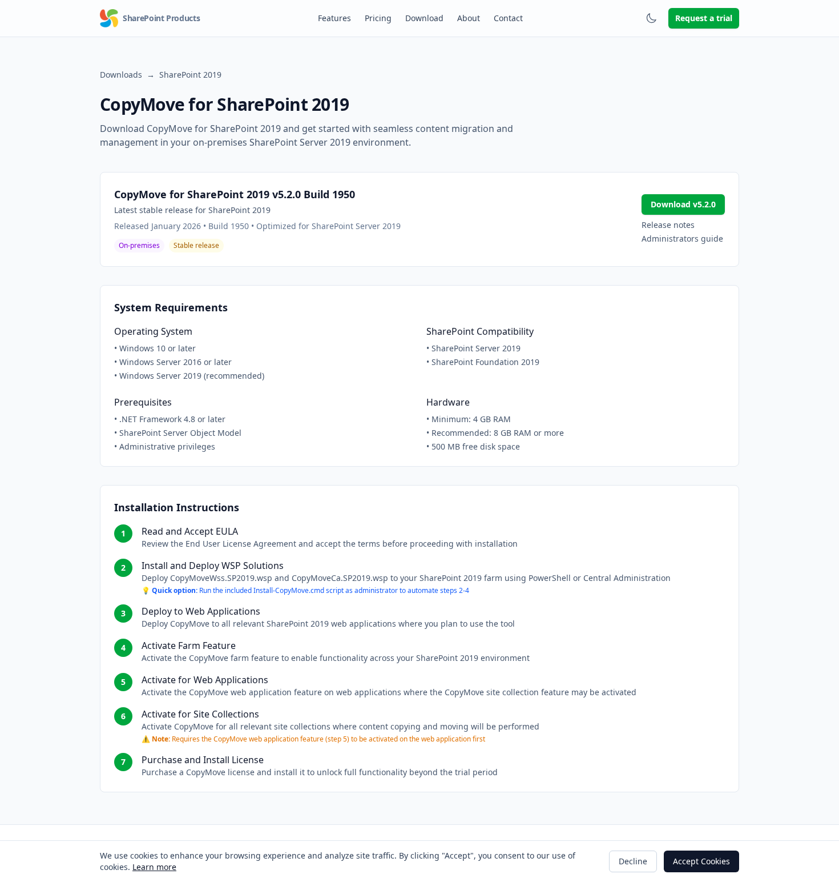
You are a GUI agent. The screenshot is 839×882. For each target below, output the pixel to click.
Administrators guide (682, 238)
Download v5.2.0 (683, 204)
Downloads (121, 74)
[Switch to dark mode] (651, 18)
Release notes (668, 224)
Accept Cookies (701, 861)
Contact (508, 18)
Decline (633, 861)
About (468, 18)
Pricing (378, 18)
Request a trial (703, 18)
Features (334, 18)
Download (424, 18)
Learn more (154, 866)
